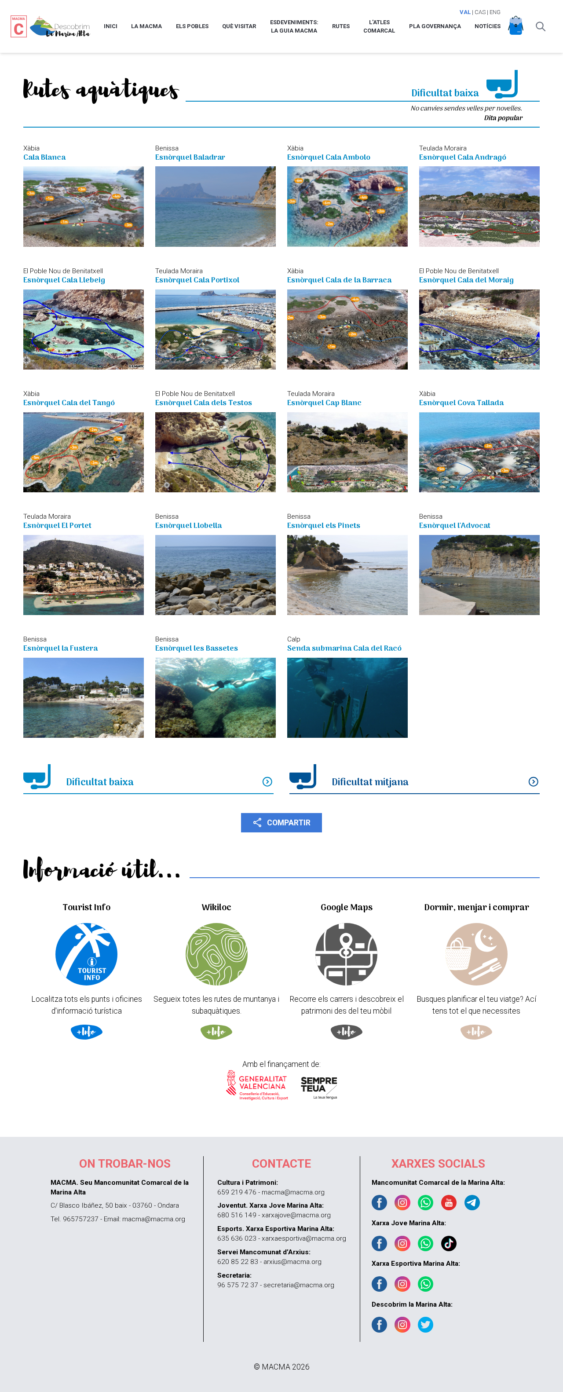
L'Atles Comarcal (379, 26)
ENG (495, 12)
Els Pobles (192, 26)
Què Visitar (239, 26)
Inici (110, 26)
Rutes (341, 26)
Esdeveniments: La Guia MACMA (294, 26)
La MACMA (146, 26)
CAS (480, 12)
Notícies (488, 26)
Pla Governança (435, 26)
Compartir (281, 822)
